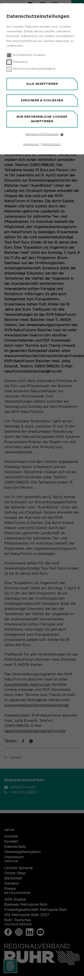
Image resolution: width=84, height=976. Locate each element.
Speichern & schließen (42, 100)
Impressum (31, 144)
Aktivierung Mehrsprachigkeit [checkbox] (34, 68)
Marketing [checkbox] (20, 61)
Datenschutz (51, 144)
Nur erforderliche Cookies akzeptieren (42, 119)
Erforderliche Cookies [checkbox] (29, 55)
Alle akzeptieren (42, 83)
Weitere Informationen (42, 134)
